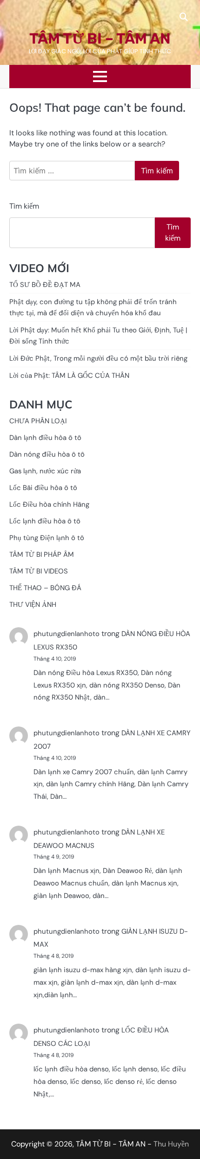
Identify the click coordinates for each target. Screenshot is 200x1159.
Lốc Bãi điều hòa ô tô (43, 487)
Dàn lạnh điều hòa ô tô (45, 437)
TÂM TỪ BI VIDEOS (38, 571)
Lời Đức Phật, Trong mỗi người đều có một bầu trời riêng (98, 358)
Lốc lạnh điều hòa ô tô (44, 521)
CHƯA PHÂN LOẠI (38, 421)
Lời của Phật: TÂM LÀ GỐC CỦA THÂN (69, 375)
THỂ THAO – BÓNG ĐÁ (45, 587)
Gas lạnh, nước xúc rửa (45, 471)
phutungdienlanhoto (66, 633)
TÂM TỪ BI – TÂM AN (100, 38)
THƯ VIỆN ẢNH (32, 604)
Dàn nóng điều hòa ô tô (47, 454)
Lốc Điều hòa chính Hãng (49, 504)
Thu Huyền (171, 1144)
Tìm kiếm (24, 206)
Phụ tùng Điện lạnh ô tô (46, 537)
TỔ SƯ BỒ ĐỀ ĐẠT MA (44, 284)
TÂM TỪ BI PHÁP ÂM (41, 554)
